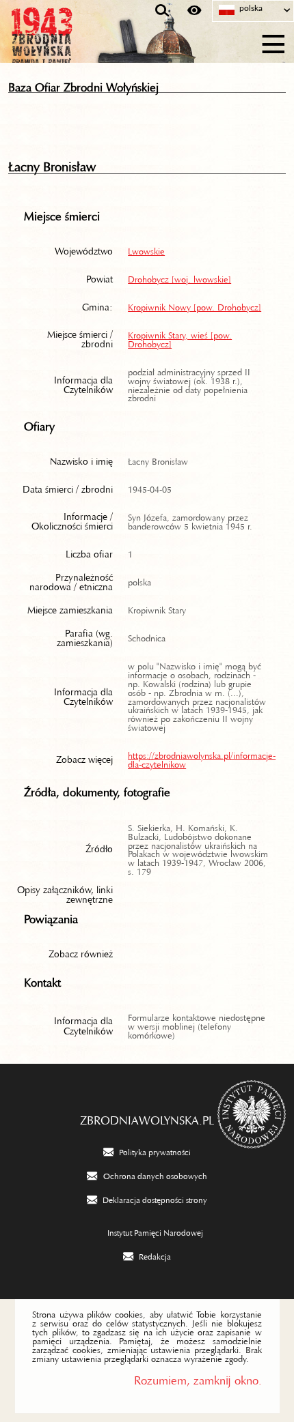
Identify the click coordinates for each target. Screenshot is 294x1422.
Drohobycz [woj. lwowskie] (179, 277)
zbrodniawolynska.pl (147, 1117)
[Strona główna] (75, 42)
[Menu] (274, 42)
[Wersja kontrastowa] (194, 10)
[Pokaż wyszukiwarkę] (162, 10)
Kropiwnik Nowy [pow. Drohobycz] (194, 305)
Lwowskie (146, 249)
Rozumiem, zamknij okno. (197, 1377)
